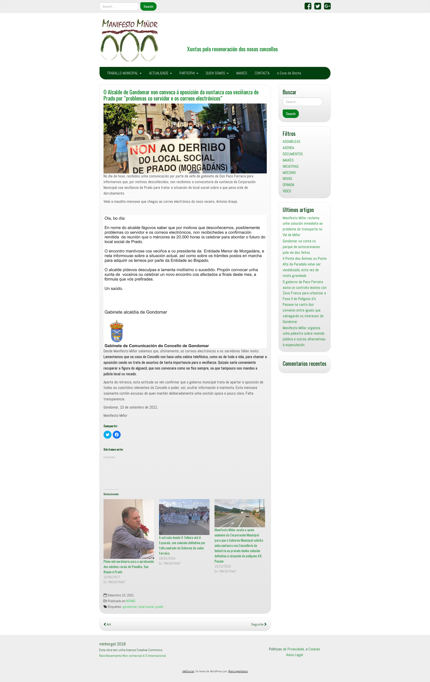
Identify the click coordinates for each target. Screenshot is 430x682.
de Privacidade (293, 649)
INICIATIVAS (291, 166)
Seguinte (257, 624)
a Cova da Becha (289, 73)
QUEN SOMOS (216, 73)
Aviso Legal (294, 654)
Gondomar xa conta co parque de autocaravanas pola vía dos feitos (301, 246)
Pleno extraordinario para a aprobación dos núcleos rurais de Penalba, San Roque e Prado (129, 566)
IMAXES (241, 73)
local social (146, 607)
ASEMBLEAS (291, 141)
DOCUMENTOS (293, 154)
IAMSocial (188, 671)
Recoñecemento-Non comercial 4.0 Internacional (132, 656)
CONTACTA (262, 73)
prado (159, 607)
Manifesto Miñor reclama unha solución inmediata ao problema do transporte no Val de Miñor (303, 226)
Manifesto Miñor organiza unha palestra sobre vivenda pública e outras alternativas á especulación (304, 336)
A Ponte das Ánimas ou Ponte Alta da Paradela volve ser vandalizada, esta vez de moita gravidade (304, 267)
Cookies (314, 649)
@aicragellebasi (238, 671)
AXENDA (288, 147)
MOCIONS (289, 172)
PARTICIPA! (187, 73)
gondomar (130, 607)
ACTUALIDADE (159, 73)
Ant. (109, 624)
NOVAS (130, 601)
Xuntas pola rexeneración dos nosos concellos (232, 49)
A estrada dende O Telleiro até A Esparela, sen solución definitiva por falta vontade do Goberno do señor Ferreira (182, 545)
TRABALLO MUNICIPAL (123, 73)
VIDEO (287, 191)
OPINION (288, 184)
